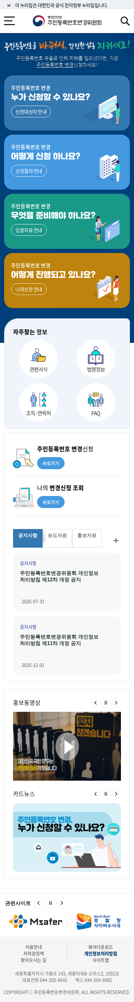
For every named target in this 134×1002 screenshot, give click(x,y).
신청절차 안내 (28, 170)
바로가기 (51, 463)
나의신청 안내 (28, 289)
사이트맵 (100, 960)
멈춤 (106, 703)
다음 (116, 703)
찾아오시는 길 (33, 960)
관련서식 (38, 369)
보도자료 (57, 535)
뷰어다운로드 (100, 946)
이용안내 (33, 946)
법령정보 (96, 369)
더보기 (116, 541)
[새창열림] (36, 921)
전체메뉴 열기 (9, 21)
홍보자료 (87, 535)
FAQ (95, 413)
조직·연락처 (38, 413)
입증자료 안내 (28, 229)
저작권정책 (33, 953)
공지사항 (27, 535)
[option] (67, 746)
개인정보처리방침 (100, 953)
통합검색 (125, 21)
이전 (95, 703)
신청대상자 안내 (30, 111)
